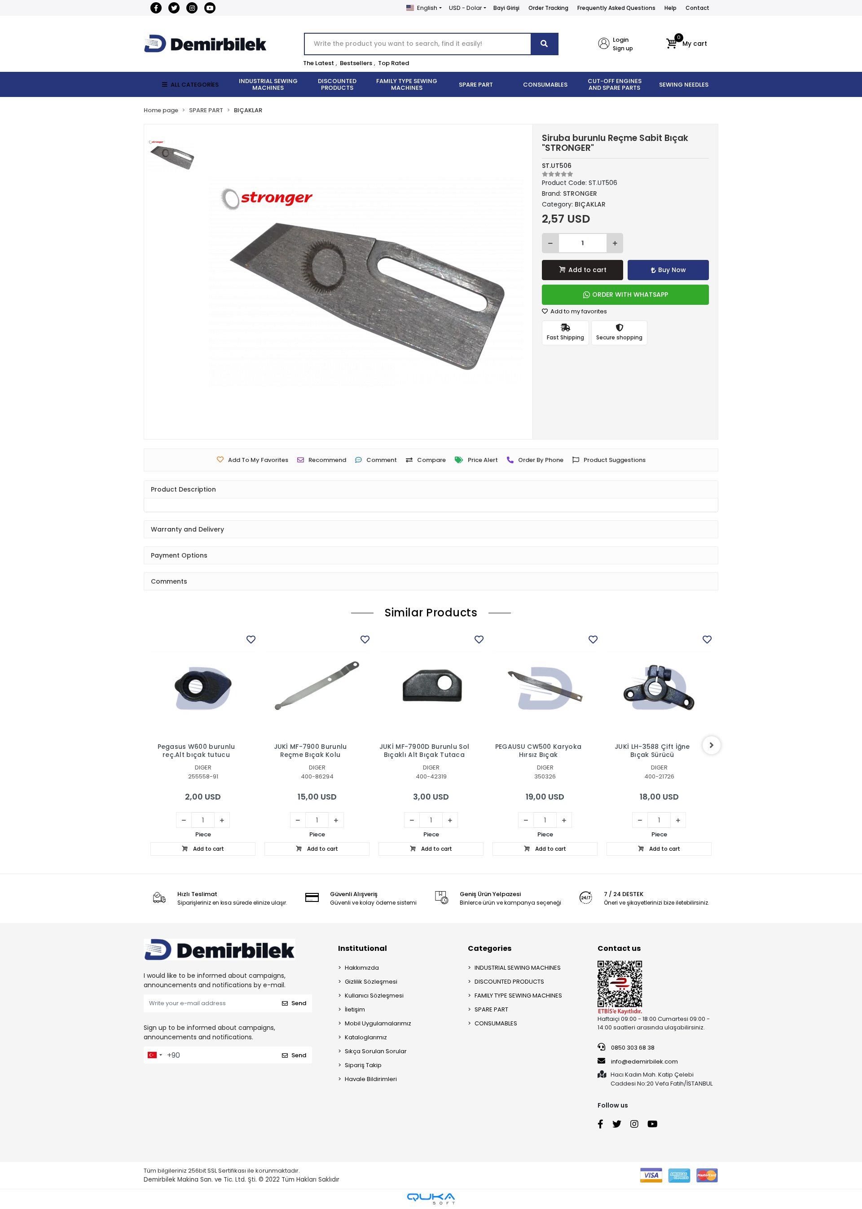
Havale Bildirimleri (371, 1079)
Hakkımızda (362, 967)
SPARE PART (491, 1009)
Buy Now (672, 269)
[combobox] (154, 1055)
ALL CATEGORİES (195, 84)
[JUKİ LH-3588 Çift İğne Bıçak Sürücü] (659, 685)
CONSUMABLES (496, 1023)
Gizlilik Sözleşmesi (371, 981)
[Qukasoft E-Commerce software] (431, 1199)
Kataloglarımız (366, 1037)
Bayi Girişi (506, 8)
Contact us (619, 948)
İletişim (355, 1009)
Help (670, 8)
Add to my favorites (578, 311)
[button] (687, 44)
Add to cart (587, 269)
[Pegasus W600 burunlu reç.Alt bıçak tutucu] (202, 685)
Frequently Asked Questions (616, 8)
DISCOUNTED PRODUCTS (509, 981)
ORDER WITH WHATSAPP (630, 294)
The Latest (318, 63)
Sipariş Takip (363, 1065)
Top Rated (393, 63)
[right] (712, 745)
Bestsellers (356, 63)
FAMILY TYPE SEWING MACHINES (518, 995)
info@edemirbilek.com (644, 1061)
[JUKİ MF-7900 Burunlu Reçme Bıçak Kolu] (316, 685)
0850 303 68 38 (632, 1047)
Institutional (362, 948)
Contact (697, 8)
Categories (489, 948)
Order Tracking (548, 8)
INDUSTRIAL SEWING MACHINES (518, 967)
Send (298, 1003)
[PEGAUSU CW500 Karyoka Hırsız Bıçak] (545, 685)
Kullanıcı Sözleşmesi (374, 995)
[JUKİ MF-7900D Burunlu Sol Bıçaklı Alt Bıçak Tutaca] (431, 685)
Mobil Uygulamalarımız (378, 1023)
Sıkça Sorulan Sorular (376, 1051)
